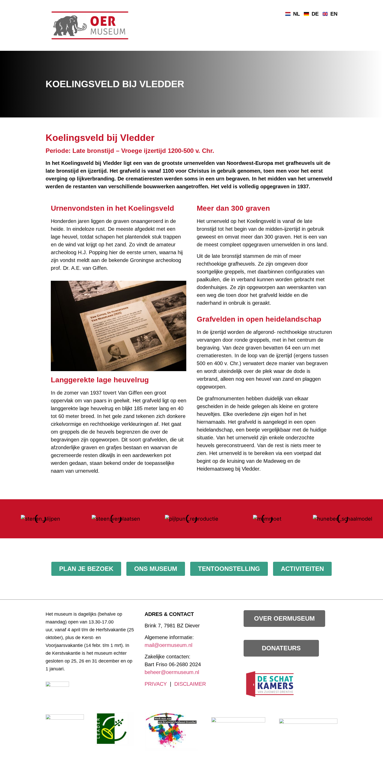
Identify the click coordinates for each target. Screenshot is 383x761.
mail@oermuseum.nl (168, 645)
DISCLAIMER (190, 684)
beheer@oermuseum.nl (172, 672)
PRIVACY (156, 684)
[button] (7, 519)
